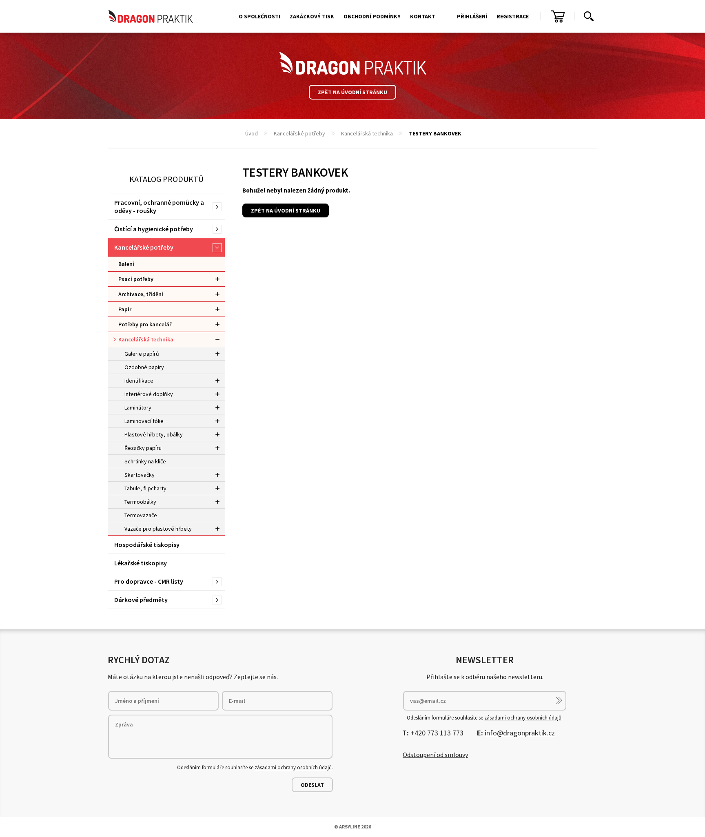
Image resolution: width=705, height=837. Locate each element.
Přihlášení (472, 16)
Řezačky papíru (143, 448)
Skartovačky (139, 474)
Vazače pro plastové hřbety (158, 528)
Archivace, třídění (140, 294)
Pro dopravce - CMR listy (148, 581)
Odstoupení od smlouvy (435, 755)
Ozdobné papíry (144, 367)
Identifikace (138, 380)
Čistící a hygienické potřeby (153, 229)
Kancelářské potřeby (299, 133)
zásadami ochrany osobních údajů (293, 767)
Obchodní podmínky (372, 16)
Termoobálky (140, 501)
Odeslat (312, 784)
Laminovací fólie (144, 421)
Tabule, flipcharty (145, 488)
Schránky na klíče (145, 461)
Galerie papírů (141, 353)
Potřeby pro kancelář (144, 324)
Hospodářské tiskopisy (147, 544)
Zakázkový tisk (312, 16)
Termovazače (140, 515)
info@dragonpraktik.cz (520, 732)
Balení (126, 264)
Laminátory (137, 407)
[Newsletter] (559, 700)
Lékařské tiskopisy (140, 563)
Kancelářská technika (367, 133)
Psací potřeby (135, 279)
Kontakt (422, 16)
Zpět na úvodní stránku (352, 92)
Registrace (513, 16)
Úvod (251, 133)
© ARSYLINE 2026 (352, 827)
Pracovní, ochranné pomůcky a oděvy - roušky (159, 206)
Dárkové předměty (141, 600)
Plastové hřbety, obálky (153, 434)
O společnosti (259, 16)
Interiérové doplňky (148, 394)
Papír (124, 309)
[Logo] (352, 63)
